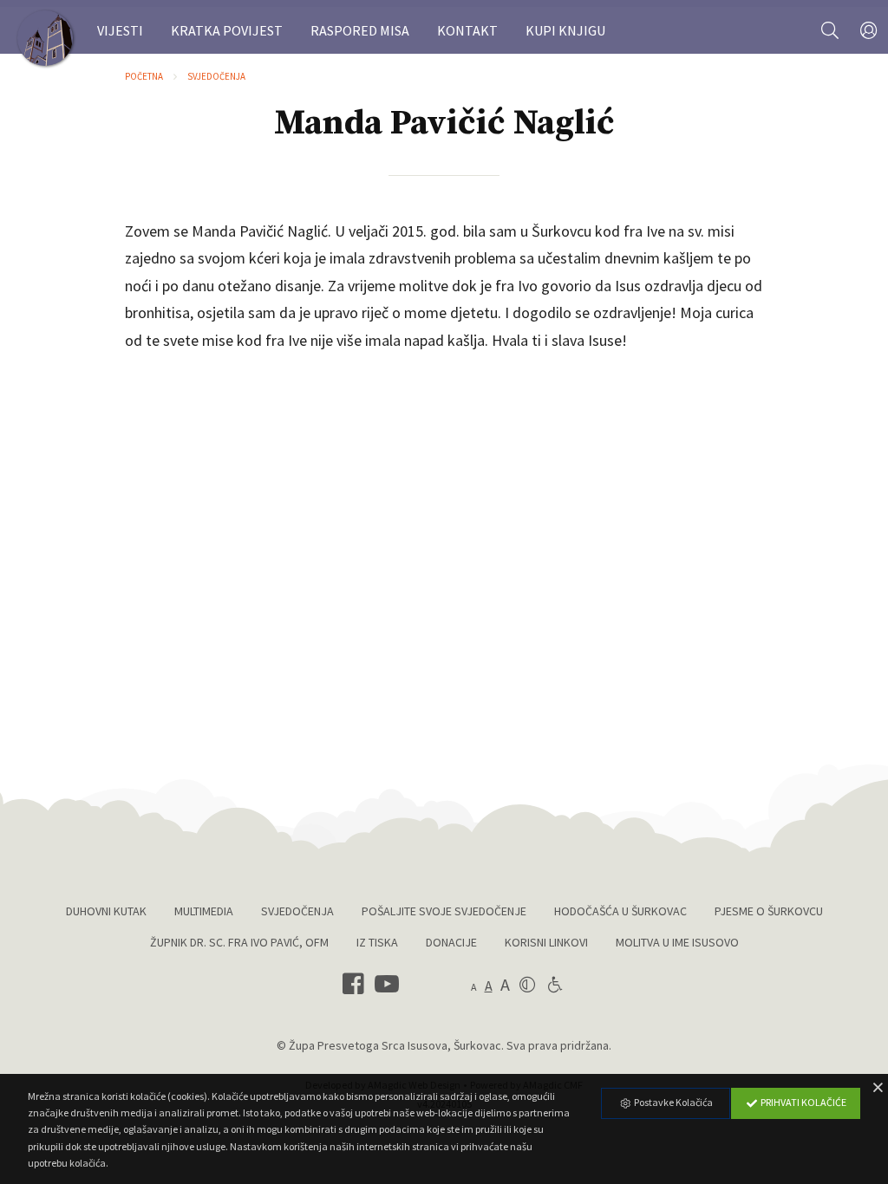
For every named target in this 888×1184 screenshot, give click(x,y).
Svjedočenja (216, 76)
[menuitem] (120, 30)
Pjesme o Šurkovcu (769, 911)
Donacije (451, 942)
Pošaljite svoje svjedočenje (444, 911)
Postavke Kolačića (672, 1102)
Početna (144, 76)
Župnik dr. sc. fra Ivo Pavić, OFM (239, 942)
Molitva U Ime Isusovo (677, 942)
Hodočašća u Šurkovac (620, 911)
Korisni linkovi (546, 942)
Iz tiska (377, 942)
